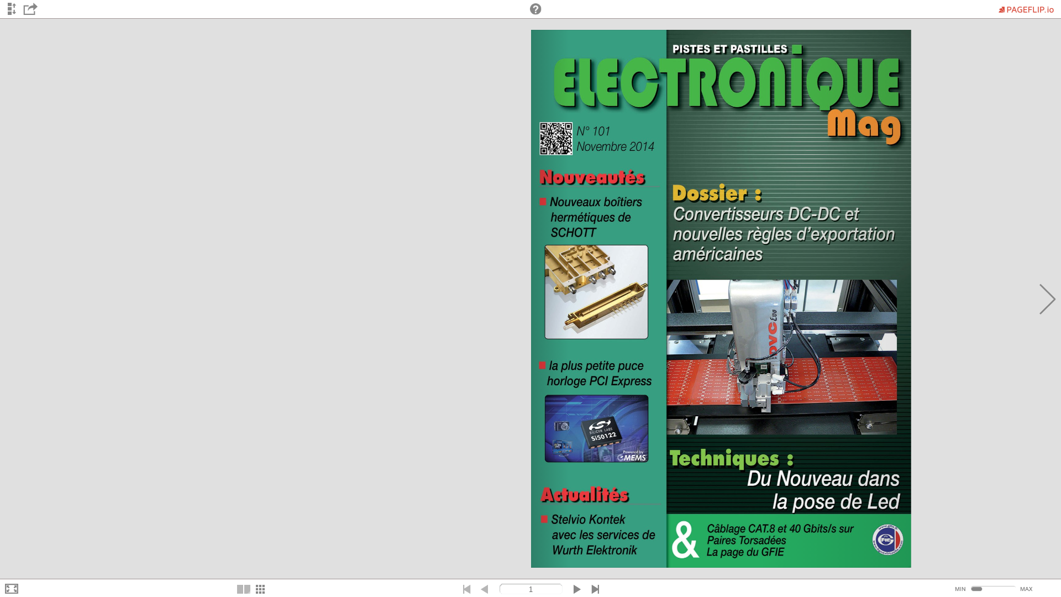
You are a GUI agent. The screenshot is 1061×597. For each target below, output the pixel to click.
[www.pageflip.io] (536, 9)
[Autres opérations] (30, 10)
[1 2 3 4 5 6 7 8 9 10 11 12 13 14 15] (530, 298)
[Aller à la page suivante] (1047, 299)
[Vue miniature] (260, 589)
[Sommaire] (11, 9)
